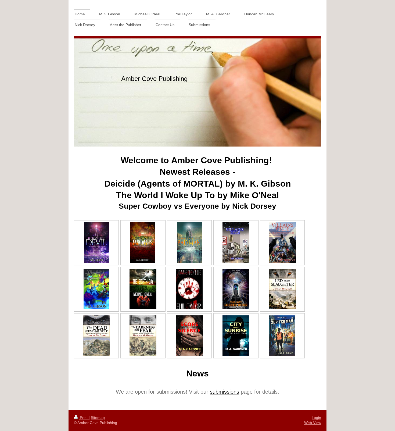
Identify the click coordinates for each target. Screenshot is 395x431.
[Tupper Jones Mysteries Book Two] (235, 335)
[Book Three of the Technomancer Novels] (189, 242)
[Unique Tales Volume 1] (282, 335)
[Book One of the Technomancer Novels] (96, 242)
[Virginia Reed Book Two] (96, 335)
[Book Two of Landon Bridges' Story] (235, 289)
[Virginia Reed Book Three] (143, 335)
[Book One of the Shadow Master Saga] (235, 242)
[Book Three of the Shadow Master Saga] (96, 289)
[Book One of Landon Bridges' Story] (189, 289)
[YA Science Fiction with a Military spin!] (143, 289)
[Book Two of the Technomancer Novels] (142, 242)
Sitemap (98, 417)
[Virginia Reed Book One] (282, 289)
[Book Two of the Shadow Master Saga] (282, 242)
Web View (312, 423)
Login (316, 417)
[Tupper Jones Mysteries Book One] (189, 335)
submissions (224, 392)
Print (84, 417)
